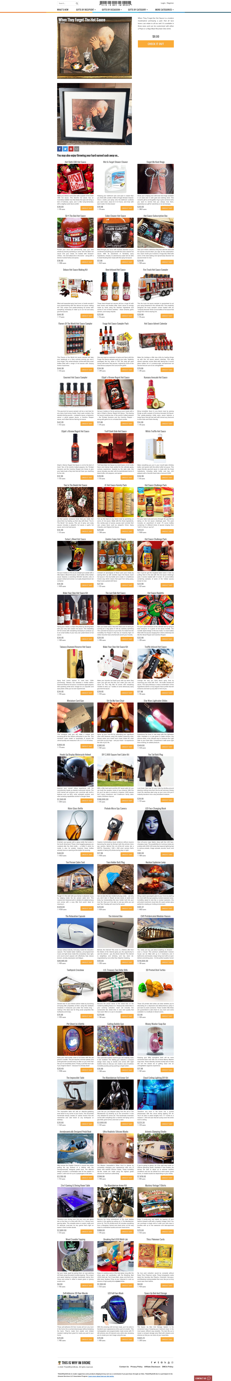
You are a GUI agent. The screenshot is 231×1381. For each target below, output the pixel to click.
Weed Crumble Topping (75, 1239)
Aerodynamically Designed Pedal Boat (75, 1131)
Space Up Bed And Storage (155, 1293)
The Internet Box (115, 916)
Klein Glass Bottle (75, 808)
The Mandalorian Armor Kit (115, 1185)
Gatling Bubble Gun (115, 1024)
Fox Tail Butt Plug (155, 754)
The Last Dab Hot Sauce (115, 593)
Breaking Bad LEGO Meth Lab (115, 1239)
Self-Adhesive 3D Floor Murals (75, 1293)
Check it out (156, 44)
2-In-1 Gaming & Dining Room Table (75, 1185)
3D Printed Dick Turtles (155, 970)
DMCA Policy (167, 1366)
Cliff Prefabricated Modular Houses (155, 916)
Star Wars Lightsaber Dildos (155, 700)
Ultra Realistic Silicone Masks (115, 1131)
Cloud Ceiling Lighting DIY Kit (155, 1077)
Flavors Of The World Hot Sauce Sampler (75, 323)
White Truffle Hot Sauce (155, 431)
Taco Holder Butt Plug (115, 862)
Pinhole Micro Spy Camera (115, 808)
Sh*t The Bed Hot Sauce (75, 215)
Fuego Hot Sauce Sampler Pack (115, 323)
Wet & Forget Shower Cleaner (115, 162)
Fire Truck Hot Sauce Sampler (155, 269)
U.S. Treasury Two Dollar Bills (115, 970)
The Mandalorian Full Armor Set (115, 1077)
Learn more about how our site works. (101, 1376)
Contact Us (124, 1366)
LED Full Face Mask (115, 1293)
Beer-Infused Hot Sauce (115, 269)
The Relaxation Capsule (75, 916)
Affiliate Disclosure (152, 1366)
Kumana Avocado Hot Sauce (155, 377)
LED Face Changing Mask (155, 808)
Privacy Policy (136, 1366)
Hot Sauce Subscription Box (155, 215)
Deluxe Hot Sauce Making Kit (75, 269)
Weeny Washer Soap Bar (155, 1024)
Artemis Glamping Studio (155, 1131)
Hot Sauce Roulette (156, 593)
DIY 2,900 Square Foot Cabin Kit (115, 754)
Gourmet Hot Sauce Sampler (75, 377)
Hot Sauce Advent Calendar (155, 323)
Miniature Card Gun (75, 700)
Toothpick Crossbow (75, 970)
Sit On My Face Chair (115, 700)
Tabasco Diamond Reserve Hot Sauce (75, 647)
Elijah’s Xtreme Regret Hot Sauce (115, 377)
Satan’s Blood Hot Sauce (75, 539)
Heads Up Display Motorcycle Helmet (75, 754)
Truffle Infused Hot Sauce (156, 647)
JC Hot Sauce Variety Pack (116, 485)
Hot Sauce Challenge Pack (156, 485)
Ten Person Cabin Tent (75, 862)
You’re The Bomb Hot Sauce (75, 485)
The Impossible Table (75, 1077)
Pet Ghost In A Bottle (75, 1024)
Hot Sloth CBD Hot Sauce (75, 162)
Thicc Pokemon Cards (156, 1239)
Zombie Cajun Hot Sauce (115, 539)
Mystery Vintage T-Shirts (155, 1185)
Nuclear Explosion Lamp (156, 862)
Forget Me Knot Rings (156, 162)
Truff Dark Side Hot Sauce (116, 431)
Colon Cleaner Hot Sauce (115, 215)
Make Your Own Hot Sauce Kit (75, 593)
